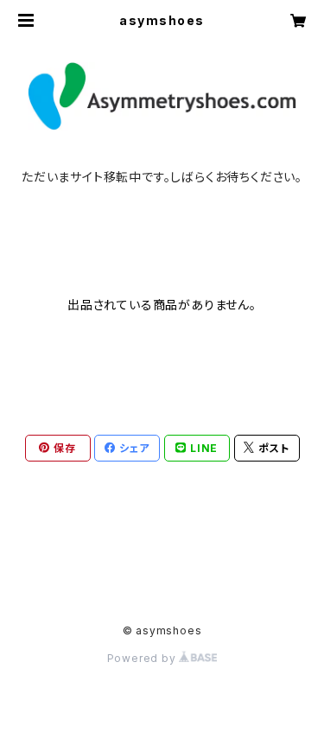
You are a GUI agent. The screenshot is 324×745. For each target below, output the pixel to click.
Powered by (143, 658)
